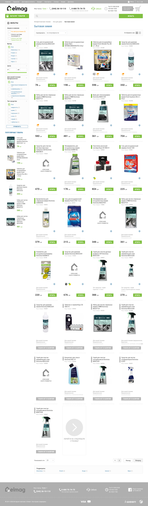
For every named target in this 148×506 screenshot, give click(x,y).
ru (138, 1)
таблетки (15, 122)
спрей (14, 119)
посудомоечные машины (16, 92)
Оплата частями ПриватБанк (16, 39)
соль (13, 116)
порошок (15, 113)
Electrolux (41, 471)
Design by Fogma (141, 501)
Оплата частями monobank (16, 35)
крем (14, 110)
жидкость (15, 107)
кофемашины (16, 89)
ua (142, 1)
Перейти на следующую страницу (74, 440)
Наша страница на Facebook (138, 489)
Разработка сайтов (130, 502)
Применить (17, 126)
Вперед (138, 460)
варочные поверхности (19, 85)
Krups (84, 471)
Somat (108, 471)
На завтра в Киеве (18, 31)
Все (12, 47)
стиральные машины (18, 96)
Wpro (130, 471)
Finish (62, 471)
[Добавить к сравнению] (54, 74)
